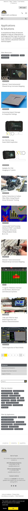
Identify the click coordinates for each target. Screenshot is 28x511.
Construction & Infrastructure (12, 402)
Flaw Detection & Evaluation (7, 429)
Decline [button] (5, 508)
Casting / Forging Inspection (7, 419)
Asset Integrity (4, 426)
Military (22, 398)
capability (22, 443)
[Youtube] (15, 486)
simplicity (5, 443)
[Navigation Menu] (2, 19)
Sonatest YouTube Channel (9, 371)
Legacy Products (6, 374)
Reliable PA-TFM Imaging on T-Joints (9, 169)
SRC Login (23, 7)
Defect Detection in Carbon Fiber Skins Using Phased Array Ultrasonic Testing (11, 198)
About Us (6, 1)
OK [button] (13, 508)
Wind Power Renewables (15, 395)
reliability (14, 443)
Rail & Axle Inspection (13, 426)
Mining (3, 402)
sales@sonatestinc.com (14, 472)
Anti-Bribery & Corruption (8, 496)
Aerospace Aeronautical (7, 391)
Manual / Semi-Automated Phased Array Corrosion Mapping (13, 85)
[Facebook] (11, 486)
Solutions (22, 55)
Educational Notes (14, 55)
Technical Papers (5, 57)
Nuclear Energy (5, 395)
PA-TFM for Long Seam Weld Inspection (9, 141)
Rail (18, 398)
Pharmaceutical (21, 400)
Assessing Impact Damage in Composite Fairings (11, 113)
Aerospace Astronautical (18, 391)
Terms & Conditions (6, 494)
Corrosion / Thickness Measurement (9, 417)
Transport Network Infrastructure (8, 398)
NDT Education (5, 407)
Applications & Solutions (8, 368)
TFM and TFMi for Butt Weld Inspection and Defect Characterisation (10, 319)
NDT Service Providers (17, 405)
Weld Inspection (21, 417)
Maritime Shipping (5, 400)
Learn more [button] (5, 504)
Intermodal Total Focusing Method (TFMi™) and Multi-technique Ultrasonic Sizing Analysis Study (11, 230)
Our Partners (21, 1)
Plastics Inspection (20, 422)
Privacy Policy (16, 494)
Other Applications (19, 429)
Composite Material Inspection (8, 422)
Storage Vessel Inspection (7, 424)
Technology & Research (6, 405)
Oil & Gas (16, 393)
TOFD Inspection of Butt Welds (12, 348)
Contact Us (14, 3)
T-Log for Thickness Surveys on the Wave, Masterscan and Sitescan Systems (11, 290)
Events (15, 1)
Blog (11, 1)
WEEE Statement (20, 496)
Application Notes (5, 55)
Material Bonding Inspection (19, 424)
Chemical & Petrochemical (7, 393)
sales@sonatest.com (14, 466)
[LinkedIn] (13, 486)
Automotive (13, 400)
